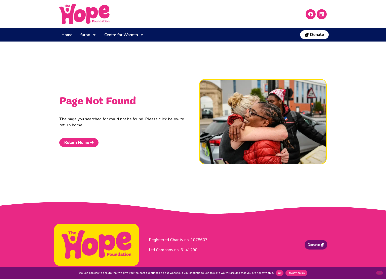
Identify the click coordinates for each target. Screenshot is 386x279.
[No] (379, 273)
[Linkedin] (322, 14)
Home (66, 35)
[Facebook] (311, 14)
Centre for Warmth (121, 35)
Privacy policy (296, 272)
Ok (280, 272)
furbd (85, 35)
